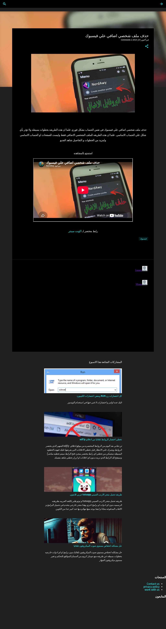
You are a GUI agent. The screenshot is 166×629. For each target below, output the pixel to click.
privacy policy (151, 586)
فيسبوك (143, 239)
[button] (147, 46)
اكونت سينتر (75, 231)
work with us (152, 589)
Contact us (153, 583)
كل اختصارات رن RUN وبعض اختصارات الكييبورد (99, 396)
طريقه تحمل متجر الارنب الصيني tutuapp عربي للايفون (96, 494)
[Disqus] (83, 305)
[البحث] (4, 4)
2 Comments (126, 40)
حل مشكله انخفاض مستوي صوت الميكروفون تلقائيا (98, 546)
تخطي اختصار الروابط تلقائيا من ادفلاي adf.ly (101, 439)
